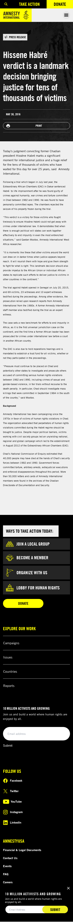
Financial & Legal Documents (22, 850)
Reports (8, 686)
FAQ (5, 874)
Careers (8, 882)
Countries (10, 671)
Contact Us (10, 858)
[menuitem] (6, 4)
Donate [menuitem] (63, 4)
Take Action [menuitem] (29, 4)
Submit (7, 745)
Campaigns (11, 643)
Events (7, 866)
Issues (7, 657)
